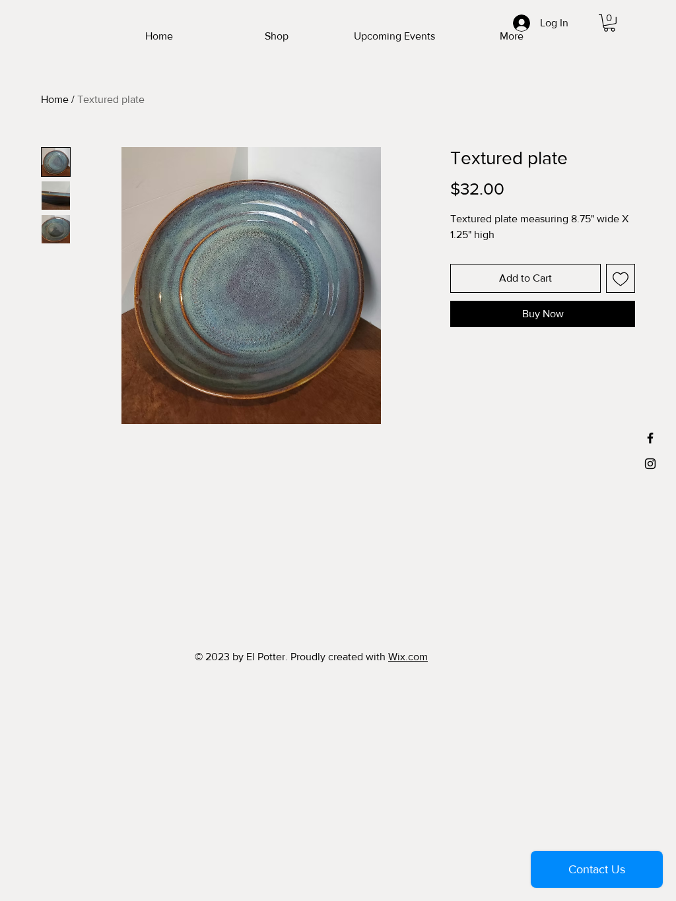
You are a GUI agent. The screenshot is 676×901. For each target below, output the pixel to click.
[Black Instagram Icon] (650, 463)
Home (55, 99)
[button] (609, 23)
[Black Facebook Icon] (650, 438)
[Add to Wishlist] (620, 278)
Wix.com (408, 656)
